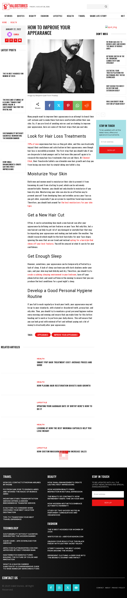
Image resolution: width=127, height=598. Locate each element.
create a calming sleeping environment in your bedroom (52, 274)
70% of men (33, 143)
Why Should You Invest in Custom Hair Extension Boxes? (115, 88)
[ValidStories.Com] (15, 6)
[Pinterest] (68, 105)
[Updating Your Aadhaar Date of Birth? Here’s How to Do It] (18, 406)
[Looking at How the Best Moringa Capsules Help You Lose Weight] (18, 428)
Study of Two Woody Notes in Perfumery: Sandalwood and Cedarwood (64, 512)
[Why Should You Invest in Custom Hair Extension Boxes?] (100, 88)
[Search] (106, 6)
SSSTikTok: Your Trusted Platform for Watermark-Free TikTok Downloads (115, 74)
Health (14, 22)
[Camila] (10, 34)
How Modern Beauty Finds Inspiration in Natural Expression (65, 490)
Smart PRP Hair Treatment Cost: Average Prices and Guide (64, 364)
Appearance (42, 334)
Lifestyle (42, 402)
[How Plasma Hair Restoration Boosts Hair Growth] (18, 384)
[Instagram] (11, 40)
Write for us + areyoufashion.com (65, 537)
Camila (16, 34)
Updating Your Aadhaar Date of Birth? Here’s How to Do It (64, 407)
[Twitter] (15, 40)
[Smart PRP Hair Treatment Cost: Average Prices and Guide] (18, 362)
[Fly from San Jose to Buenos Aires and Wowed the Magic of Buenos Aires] (100, 45)
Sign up (111, 150)
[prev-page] (98, 115)
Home (4, 22)
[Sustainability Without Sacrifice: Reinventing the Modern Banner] (13, 122)
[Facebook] (7, 40)
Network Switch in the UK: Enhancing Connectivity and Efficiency (115, 59)
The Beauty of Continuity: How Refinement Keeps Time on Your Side (66, 497)
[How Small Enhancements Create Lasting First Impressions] (13, 151)
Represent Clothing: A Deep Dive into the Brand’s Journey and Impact (66, 556)
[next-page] (103, 115)
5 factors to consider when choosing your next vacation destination (18, 510)
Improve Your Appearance (66, 334)
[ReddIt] (86, 105)
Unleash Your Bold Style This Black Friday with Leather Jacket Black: (66, 542)
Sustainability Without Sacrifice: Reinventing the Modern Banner (13, 135)
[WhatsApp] (77, 105)
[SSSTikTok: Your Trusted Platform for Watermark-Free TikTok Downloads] (100, 74)
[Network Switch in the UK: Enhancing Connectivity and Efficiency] (100, 59)
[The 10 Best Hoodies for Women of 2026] (13, 62)
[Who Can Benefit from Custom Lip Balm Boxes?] (100, 102)
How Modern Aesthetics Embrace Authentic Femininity (65, 504)
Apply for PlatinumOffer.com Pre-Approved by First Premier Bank (20, 549)
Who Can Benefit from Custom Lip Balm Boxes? (115, 102)
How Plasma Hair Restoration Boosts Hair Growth (63, 385)
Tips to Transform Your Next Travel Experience (18, 518)
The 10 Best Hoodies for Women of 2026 (13, 74)
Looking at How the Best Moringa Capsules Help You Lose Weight (64, 429)
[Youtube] (20, 40)
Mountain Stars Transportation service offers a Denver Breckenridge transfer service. (20, 501)
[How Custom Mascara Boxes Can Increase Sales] (18, 450)
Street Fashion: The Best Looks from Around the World (64, 549)
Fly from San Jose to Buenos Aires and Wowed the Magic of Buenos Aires (115, 45)
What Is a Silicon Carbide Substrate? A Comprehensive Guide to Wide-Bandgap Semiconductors (21, 566)
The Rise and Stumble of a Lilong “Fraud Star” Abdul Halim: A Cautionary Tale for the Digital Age (13, 104)
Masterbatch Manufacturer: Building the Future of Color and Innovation (20, 557)
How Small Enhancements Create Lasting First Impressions (12, 165)
